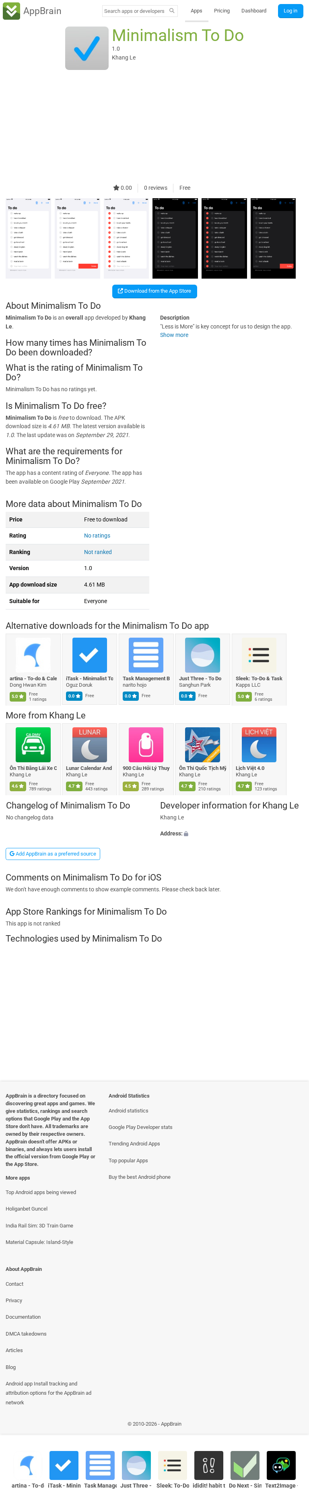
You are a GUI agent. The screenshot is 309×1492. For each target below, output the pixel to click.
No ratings (97, 535)
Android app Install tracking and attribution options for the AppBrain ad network (48, 1393)
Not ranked (98, 552)
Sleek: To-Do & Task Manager (259, 678)
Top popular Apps (128, 1160)
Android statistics (128, 1111)
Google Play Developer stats (141, 1127)
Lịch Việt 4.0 (250, 768)
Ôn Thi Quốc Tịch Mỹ (203, 768)
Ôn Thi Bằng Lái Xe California (33, 768)
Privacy (14, 1300)
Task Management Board (146, 678)
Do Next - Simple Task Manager (245, 1485)
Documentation (23, 1317)
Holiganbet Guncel (26, 1209)
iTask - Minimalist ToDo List (89, 678)
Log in (290, 11)
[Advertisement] (154, 127)
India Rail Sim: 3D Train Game (39, 1226)
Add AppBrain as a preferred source (55, 854)
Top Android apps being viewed (41, 1192)
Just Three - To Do (200, 678)
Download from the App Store (157, 291)
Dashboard (253, 11)
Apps (196, 11)
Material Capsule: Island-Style (39, 1242)
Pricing (222, 11)
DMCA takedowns (26, 1334)
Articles (14, 1350)
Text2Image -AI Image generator (281, 1485)
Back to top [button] (291, 1425)
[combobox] (134, 11)
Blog (11, 1367)
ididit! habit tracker (209, 1485)
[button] (231, 833)
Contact (14, 1284)
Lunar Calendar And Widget (89, 768)
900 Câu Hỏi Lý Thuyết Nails (146, 768)
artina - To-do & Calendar (33, 678)
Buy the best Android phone (140, 1177)
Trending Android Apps (134, 1144)
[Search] (172, 11)
